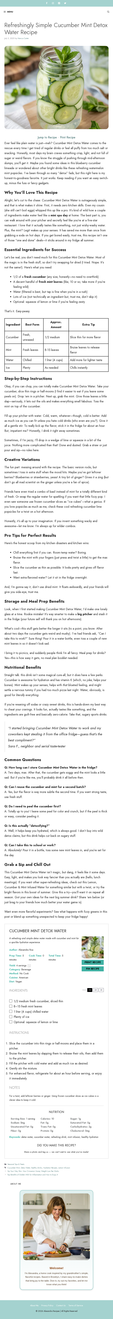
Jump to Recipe (47, 137)
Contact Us (60, 1305)
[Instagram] (52, 3)
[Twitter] (65, 3)
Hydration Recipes (50, 1167)
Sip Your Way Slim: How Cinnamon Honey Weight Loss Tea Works (33, 1171)
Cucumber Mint (14, 1167)
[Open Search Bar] (108, 12)
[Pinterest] (59, 3)
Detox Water (25, 1167)
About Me (34, 1305)
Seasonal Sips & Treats (16, 1164)
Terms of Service (75, 1305)
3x (101, 990)
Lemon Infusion (64, 1167)
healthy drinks (36, 1167)
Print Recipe (67, 137)
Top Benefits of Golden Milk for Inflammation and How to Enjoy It (33, 1174)
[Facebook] (46, 3)
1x (90, 990)
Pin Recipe (92, 968)
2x (95, 990)
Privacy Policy (47, 1305)
